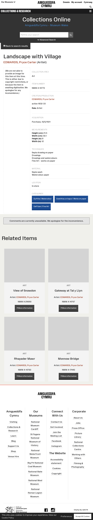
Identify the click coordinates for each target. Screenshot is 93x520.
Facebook (56, 441)
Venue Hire (13, 456)
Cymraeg (88, 2)
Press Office (78, 428)
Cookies (56, 468)
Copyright (56, 473)
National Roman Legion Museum (35, 493)
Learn (13, 436)
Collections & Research (16, 11)
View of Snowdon (24, 290)
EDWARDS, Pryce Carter (19, 62)
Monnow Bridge (68, 358)
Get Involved (56, 427)
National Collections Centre (78, 446)
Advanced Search (47, 40)
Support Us (13, 446)
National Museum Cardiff (35, 425)
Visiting (13, 422)
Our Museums (7, 2)
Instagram (56, 446)
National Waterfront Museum (35, 454)
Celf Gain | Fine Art (41, 206)
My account (76, 2)
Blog (13, 441)
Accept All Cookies (83, 516)
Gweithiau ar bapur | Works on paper (71, 199)
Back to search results (16, 46)
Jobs (78, 423)
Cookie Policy (8, 518)
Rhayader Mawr (24, 358)
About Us (78, 418)
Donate (66, 2)
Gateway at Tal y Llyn (68, 290)
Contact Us (56, 422)
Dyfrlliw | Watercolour (43, 199)
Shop (13, 451)
